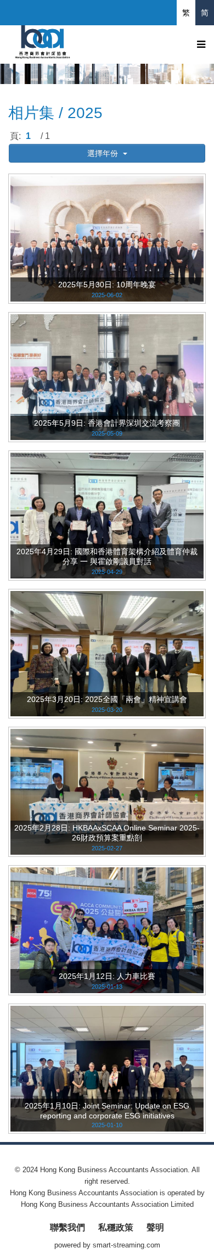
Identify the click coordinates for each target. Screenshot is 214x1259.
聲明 (155, 1227)
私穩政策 (115, 1227)
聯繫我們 (67, 1227)
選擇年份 (103, 153)
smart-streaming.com (126, 1245)
